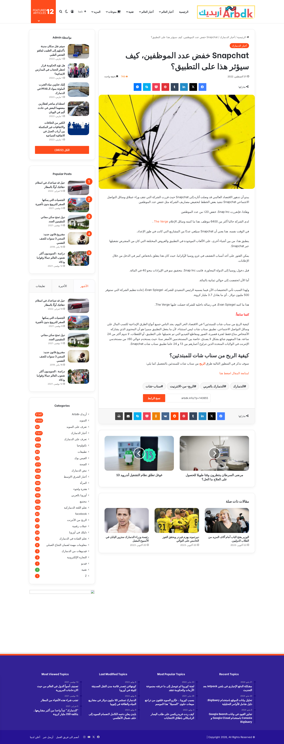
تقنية (131, 11)
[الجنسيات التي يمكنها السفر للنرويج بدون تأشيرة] (78, 205)
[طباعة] (119, 416)
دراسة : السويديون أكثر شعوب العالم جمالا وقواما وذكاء (51, 257)
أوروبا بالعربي (79, 495)
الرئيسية (183, 11)
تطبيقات (82, 451)
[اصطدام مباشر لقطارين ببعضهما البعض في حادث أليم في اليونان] (78, 108)
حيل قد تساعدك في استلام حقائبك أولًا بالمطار (50, 184)
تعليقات (40, 286)
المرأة (83, 482)
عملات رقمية (79, 526)
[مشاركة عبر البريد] (128, 416)
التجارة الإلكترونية (77, 557)
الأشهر (84, 286)
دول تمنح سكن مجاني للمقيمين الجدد (53, 219)
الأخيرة (63, 286)
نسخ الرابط (154, 398)
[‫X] (193, 87)
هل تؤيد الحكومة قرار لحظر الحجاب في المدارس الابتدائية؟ (50, 69)
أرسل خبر (48, 737)
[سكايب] (147, 87)
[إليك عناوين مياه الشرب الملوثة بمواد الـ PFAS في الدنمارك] (78, 89)
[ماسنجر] (137, 87)
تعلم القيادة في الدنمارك (73, 538)
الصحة (83, 464)
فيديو (84, 563)
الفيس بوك (80, 458)
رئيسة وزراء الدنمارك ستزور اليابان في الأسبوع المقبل (127, 538)
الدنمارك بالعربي (213, 386)
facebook (81, 513)
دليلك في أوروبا (78, 532)
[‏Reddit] (175, 416)
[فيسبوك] (202, 87)
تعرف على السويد (76, 426)
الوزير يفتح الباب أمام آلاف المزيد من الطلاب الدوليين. (228, 538)
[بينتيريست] (165, 87)
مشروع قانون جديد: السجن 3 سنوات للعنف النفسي (52, 238)
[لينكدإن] (184, 87)
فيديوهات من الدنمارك (74, 551)
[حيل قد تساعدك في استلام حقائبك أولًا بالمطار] (78, 188)
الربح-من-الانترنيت (182, 386)
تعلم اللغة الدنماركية (75, 507)
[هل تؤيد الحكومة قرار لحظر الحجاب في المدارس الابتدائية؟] (78, 70)
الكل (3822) (62, 150)
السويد (83, 420)
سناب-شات (153, 386)
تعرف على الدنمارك (75, 439)
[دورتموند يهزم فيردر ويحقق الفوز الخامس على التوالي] (177, 520)
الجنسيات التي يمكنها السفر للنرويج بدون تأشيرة (50, 202)
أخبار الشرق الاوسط (75, 476)
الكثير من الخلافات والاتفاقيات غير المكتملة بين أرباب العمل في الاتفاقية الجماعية (52, 128)
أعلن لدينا (35, 737)
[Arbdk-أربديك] (226, 11)
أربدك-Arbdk (79, 414)
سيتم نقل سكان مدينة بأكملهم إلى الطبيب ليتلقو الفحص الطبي (51, 50)
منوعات (112, 11)
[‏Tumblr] (175, 87)
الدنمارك (238, 386)
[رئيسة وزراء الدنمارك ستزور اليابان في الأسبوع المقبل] (127, 520)
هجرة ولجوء (80, 489)
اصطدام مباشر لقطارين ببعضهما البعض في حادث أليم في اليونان (51, 107)
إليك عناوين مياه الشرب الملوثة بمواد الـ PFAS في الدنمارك (51, 88)
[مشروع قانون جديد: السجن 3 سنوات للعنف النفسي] (78, 238)
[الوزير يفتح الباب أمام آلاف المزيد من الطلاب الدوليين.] (227, 520)
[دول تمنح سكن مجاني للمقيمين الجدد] (78, 222)
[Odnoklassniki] (156, 416)
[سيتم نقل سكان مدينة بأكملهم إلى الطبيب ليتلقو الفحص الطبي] (78, 51)
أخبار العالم (167, 11)
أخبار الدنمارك (227, 37)
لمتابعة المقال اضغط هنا (234, 373)
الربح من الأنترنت (77, 520)
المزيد (97, 11)
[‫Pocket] (156, 87)
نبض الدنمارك (79, 470)
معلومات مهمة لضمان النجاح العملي (66, 544)
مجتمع (83, 501)
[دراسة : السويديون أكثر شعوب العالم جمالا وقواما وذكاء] (78, 258)
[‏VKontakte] (165, 416)
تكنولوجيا (82, 445)
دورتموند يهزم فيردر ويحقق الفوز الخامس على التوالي (180, 538)
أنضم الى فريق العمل (67, 737)
